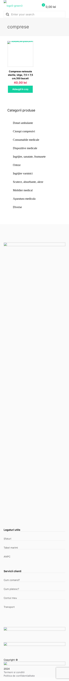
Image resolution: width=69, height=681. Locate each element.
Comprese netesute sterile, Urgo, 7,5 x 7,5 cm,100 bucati (20, 75)
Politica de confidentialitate (19, 675)
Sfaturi (7, 538)
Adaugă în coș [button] (20, 89)
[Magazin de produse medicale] (13, 5)
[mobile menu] (62, 7)
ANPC (7, 556)
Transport (9, 606)
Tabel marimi (11, 547)
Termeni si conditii (14, 672)
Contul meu (10, 597)
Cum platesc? (11, 588)
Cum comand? (12, 580)
